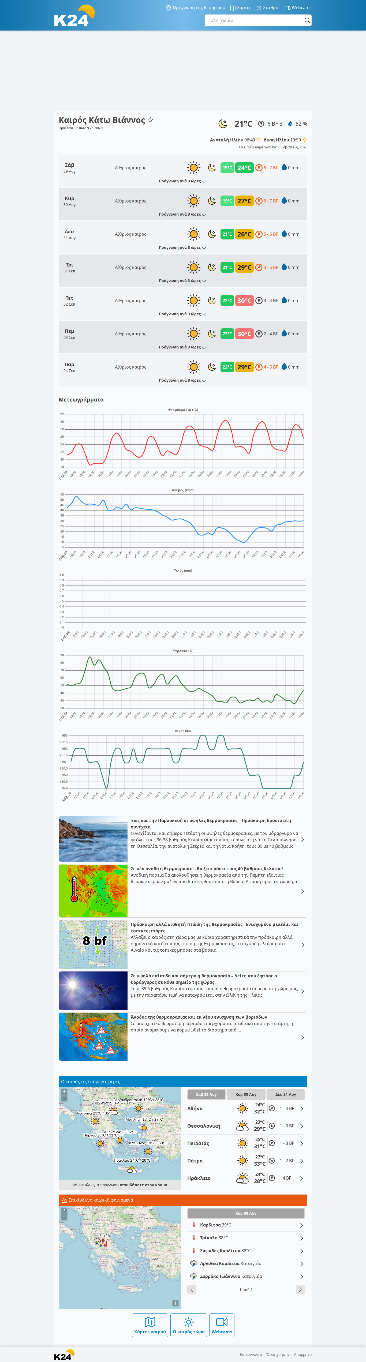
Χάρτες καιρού (150, 1332)
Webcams (301, 7)
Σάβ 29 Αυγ (206, 1094)
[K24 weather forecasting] (74, 15)
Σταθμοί (271, 7)
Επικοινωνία (251, 1354)
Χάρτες (243, 7)
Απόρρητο (303, 1354)
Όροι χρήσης (278, 1354)
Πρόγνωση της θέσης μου (198, 7)
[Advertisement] (183, 70)
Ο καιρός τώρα (189, 1332)
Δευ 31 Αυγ (285, 1094)
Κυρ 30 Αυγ (246, 1094)
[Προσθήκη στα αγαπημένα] (150, 120)
